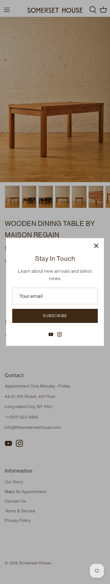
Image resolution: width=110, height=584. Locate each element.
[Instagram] (59, 334)
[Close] (96, 246)
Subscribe (55, 315)
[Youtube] (51, 334)
